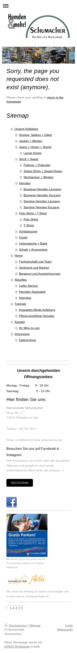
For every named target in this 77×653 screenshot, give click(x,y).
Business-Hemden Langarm (42, 189)
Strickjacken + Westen (38, 177)
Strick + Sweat (28, 159)
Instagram (19, 483)
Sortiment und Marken (34, 267)
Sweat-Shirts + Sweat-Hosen (43, 171)
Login (69, 625)
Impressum (22, 334)
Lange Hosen (33, 153)
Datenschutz (27, 340)
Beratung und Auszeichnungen (40, 273)
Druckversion (18, 625)
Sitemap (34, 625)
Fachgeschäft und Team (35, 261)
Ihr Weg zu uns (29, 328)
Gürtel (23, 237)
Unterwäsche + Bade (33, 243)
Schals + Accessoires (33, 249)
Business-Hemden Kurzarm (42, 195)
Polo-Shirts (31, 219)
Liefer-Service (28, 285)
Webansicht (65, 629)
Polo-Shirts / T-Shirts (33, 213)
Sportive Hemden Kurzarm (41, 207)
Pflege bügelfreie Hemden (36, 316)
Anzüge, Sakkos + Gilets (35, 135)
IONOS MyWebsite (17, 646)
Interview (25, 297)
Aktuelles (21, 279)
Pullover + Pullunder (37, 165)
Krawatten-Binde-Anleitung (37, 310)
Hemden (25, 183)
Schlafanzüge (28, 231)
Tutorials (20, 303)
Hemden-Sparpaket (32, 291)
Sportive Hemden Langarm (42, 201)
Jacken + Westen (30, 141)
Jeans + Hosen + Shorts (35, 147)
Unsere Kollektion (26, 129)
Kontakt (20, 322)
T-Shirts (29, 225)
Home (19, 255)
